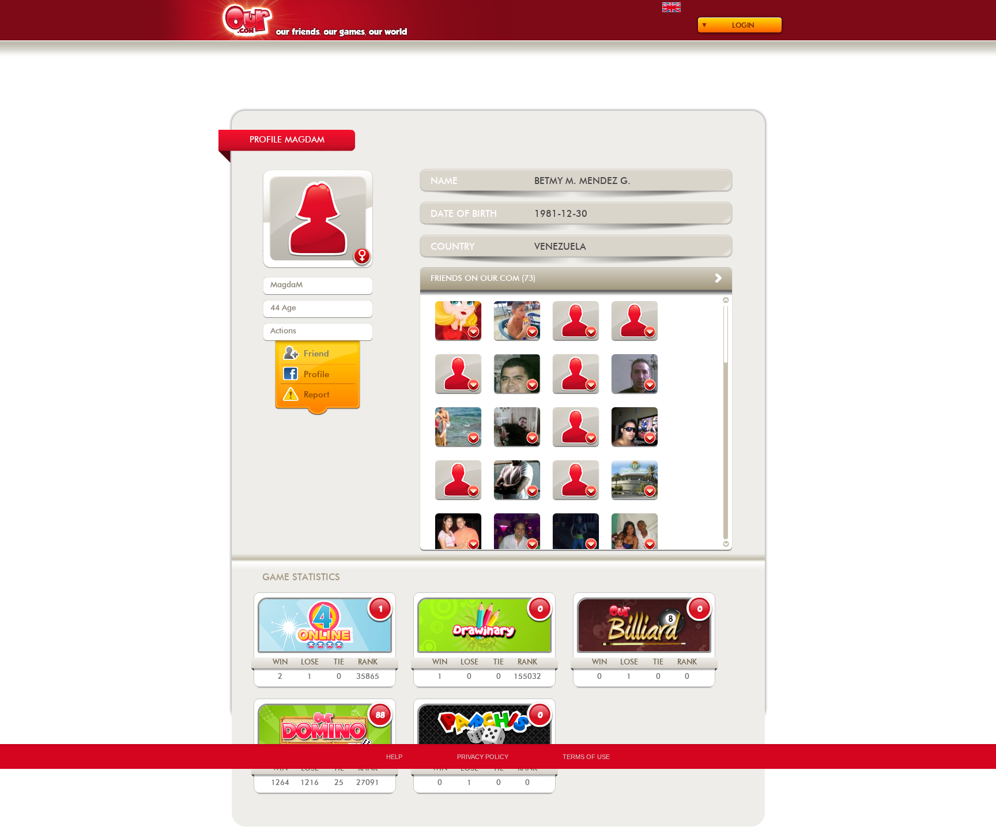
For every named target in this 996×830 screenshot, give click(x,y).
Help (394, 756)
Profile (316, 374)
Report (317, 394)
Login (743, 25)
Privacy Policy (482, 756)
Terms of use (586, 756)
